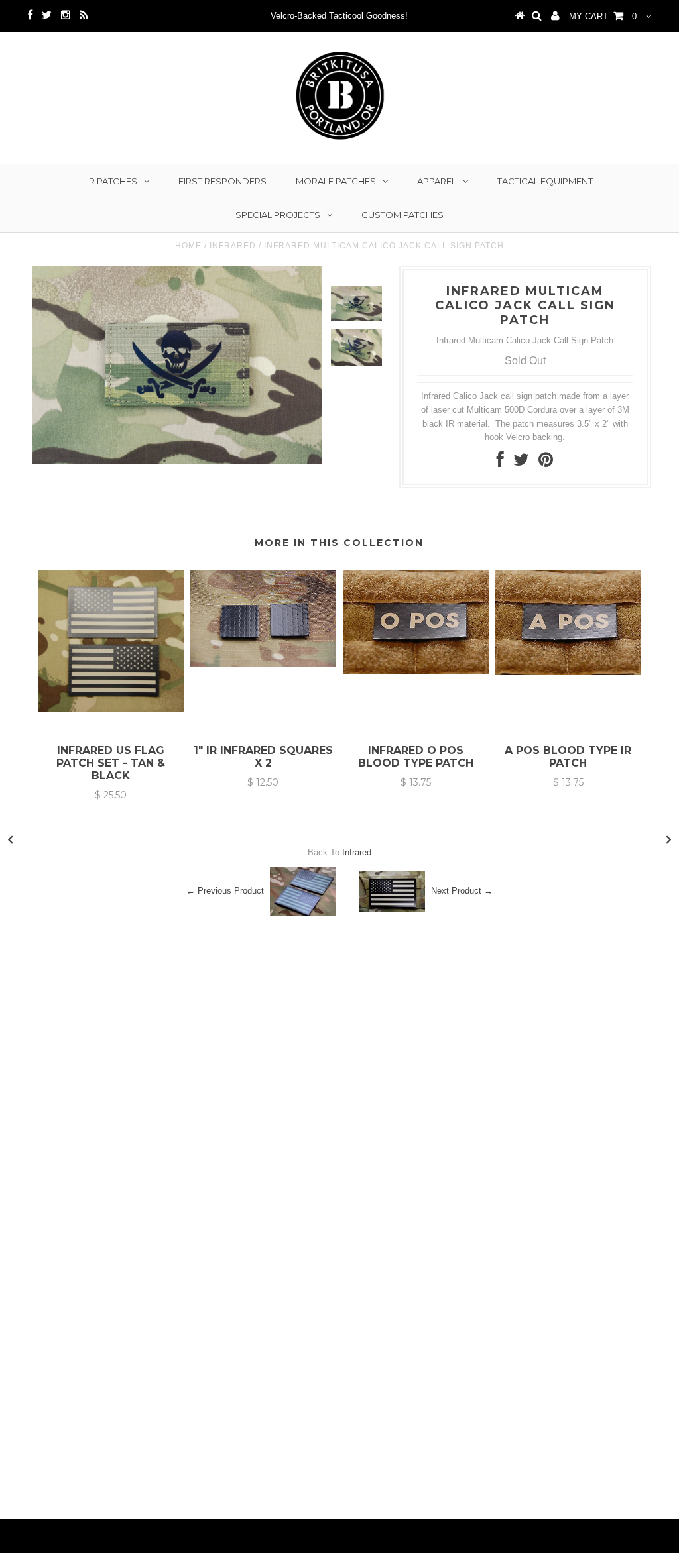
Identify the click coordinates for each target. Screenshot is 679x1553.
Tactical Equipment (545, 181)
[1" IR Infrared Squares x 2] (263, 664)
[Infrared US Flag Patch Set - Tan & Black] (111, 709)
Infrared (233, 245)
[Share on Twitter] (521, 463)
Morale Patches (336, 181)
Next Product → (462, 890)
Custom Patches (402, 214)
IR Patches (112, 181)
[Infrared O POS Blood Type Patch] (416, 671)
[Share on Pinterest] (545, 463)
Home (188, 245)
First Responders (222, 181)
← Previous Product (225, 890)
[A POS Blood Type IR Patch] (568, 672)
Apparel (436, 181)
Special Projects (277, 214)
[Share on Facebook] (500, 463)
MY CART (603, 16)
